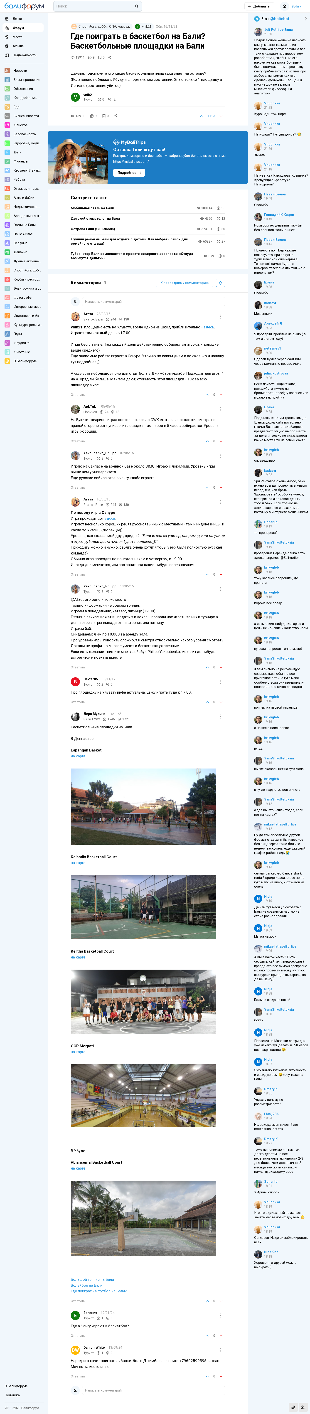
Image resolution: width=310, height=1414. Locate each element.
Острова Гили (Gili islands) (93, 229)
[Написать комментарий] (293, 1407)
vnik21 (89, 95)
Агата (88, 314)
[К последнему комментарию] (303, 1407)
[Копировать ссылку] (109, 57)
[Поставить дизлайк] (221, 116)
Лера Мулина (95, 714)
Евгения (90, 1313)
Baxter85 (91, 679)
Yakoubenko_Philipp (100, 453)
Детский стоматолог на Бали (95, 219)
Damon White (94, 1347)
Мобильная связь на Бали (92, 208)
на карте (78, 756)
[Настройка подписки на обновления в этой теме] (220, 283)
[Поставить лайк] (202, 116)
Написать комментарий (103, 302)
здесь (209, 327)
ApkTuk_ (91, 406)
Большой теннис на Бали (92, 1279)
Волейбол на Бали (86, 1285)
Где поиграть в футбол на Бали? (99, 1291)
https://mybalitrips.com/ (131, 162)
